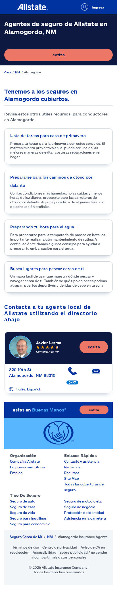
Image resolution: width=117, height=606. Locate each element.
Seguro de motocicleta (83, 501)
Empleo (16, 473)
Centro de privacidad (59, 547)
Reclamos (72, 467)
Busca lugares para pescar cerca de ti (47, 268)
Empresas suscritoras (27, 467)
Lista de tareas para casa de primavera (48, 135)
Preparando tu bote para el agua (42, 226)
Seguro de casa (22, 507)
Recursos (71, 473)
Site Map (71, 478)
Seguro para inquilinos (28, 518)
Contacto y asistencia (81, 461)
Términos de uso (25, 547)
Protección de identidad (84, 512)
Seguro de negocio (79, 507)
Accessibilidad (45, 552)
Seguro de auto (22, 501)
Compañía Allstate (25, 461)
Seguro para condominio (30, 524)
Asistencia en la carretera (85, 518)
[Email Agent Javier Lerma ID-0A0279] (96, 373)
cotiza (78, 56)
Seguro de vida (22, 512)
